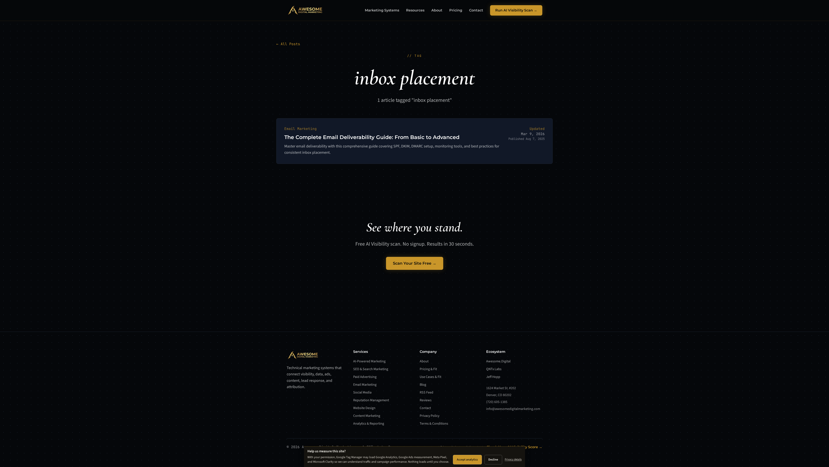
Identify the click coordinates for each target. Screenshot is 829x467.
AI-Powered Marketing (369, 361)
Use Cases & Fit (430, 376)
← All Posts (288, 44)
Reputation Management (371, 400)
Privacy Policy (429, 415)
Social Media (362, 392)
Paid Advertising (365, 376)
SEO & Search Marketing (370, 369)
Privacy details (513, 459)
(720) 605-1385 (496, 402)
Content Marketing (366, 415)
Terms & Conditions (434, 423)
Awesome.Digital (498, 361)
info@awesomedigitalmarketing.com (513, 408)
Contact (476, 10)
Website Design (364, 408)
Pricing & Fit (428, 369)
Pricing (455, 10)
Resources (415, 10)
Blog (423, 384)
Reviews (426, 400)
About (436, 10)
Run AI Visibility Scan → (516, 10)
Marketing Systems (382, 10)
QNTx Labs (494, 369)
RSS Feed (426, 392)
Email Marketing (365, 384)
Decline (493, 459)
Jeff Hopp (493, 376)
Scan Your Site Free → (414, 263)
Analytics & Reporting (368, 423)
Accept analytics (467, 459)
